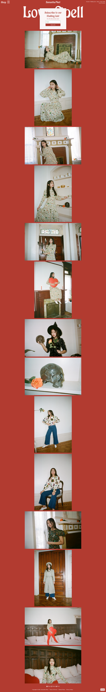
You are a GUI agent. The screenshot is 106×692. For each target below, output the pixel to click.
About (98, 1)
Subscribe (53, 24)
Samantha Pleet (44, 689)
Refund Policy (62, 689)
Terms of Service (53, 689)
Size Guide (102, 1)
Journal (88, 1)
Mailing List (93, 1)
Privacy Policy (69, 689)
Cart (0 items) (102, 3)
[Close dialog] (65, 9)
